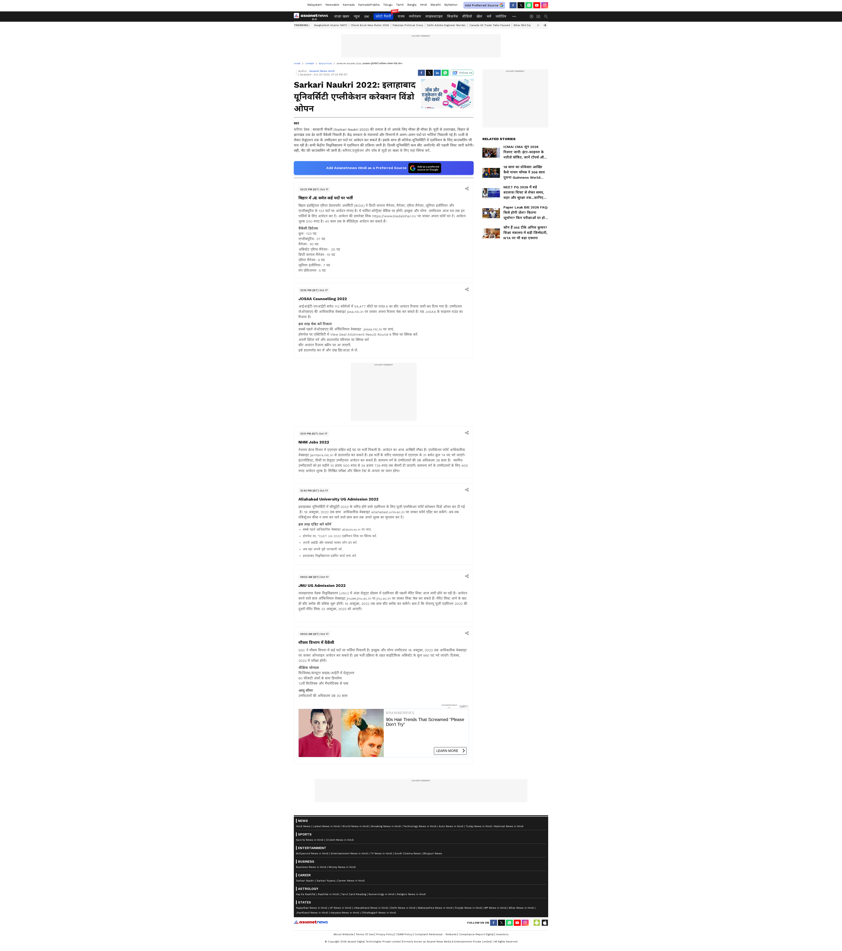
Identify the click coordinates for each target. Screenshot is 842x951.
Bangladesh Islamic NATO (330, 25)
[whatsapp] (528, 5)
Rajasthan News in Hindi (311, 907)
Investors (502, 934)
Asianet (311, 922)
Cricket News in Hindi (340, 839)
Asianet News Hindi (322, 71)
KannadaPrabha (369, 4)
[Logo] (312, 16)
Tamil (400, 4)
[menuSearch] (546, 16)
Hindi (423, 4)
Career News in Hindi (351, 880)
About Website (343, 934)
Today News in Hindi (479, 826)
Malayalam (314, 4)
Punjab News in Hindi (468, 907)
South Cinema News (407, 853)
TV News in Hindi (381, 853)
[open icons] (467, 189)
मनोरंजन (415, 16)
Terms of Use (365, 934)
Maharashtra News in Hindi (435, 907)
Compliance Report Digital (476, 934)
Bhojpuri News (432, 853)
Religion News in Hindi (411, 894)
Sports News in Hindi (309, 839)
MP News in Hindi (495, 907)
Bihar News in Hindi (521, 907)
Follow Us (465, 72)
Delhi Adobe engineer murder (446, 25)
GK (366, 16)
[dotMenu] (514, 16)
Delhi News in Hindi (403, 907)
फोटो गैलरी (383, 16)
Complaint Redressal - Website (436, 934)
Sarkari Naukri (305, 880)
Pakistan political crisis (408, 25)
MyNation (450, 4)
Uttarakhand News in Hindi (371, 907)
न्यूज (357, 16)
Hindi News (303, 826)
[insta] (544, 5)
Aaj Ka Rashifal (306, 894)
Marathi (435, 4)
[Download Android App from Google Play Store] (536, 923)
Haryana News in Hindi (344, 912)
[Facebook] (513, 5)
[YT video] (536, 5)
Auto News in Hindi (451, 826)
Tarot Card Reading (353, 894)
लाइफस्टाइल (434, 16)
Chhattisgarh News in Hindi (379, 912)
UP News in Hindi (340, 907)
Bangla (411, 4)
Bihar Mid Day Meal (526, 25)
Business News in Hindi (311, 867)
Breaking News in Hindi (386, 826)
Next (545, 25)
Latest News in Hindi (326, 826)
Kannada (349, 4)
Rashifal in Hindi (328, 894)
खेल (479, 16)
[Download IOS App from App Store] (544, 923)
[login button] (532, 16)
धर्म (489, 16)
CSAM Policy (404, 934)
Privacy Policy (385, 934)
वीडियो (467, 16)
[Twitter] (520, 5)
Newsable (332, 4)
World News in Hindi (355, 826)
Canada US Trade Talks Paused (489, 25)
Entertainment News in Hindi (349, 853)
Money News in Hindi (342, 867)
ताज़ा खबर (341, 16)
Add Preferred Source (481, 5)
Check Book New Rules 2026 (370, 25)
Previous (538, 25)
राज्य (401, 16)
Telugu (387, 4)
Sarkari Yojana (326, 880)
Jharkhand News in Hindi (312, 912)
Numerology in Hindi (381, 894)
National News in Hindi (508, 826)
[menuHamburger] (538, 16)
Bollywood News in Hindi (312, 853)
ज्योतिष (501, 16)
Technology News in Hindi (419, 826)
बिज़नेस (452, 16)
